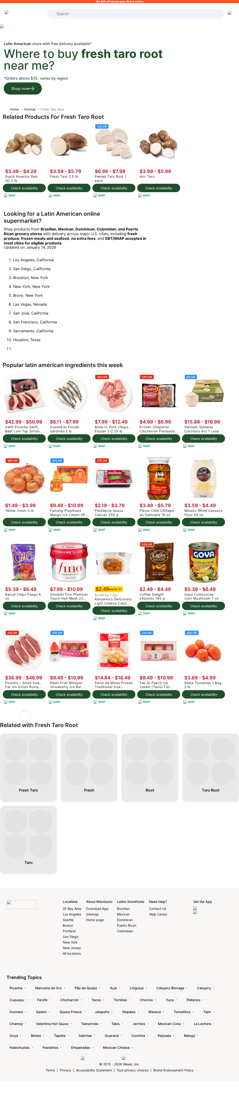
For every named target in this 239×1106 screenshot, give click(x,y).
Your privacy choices (132, 1070)
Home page (95, 920)
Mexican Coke (169, 1024)
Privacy (65, 1070)
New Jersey (72, 948)
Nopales (129, 1012)
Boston (68, 925)
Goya (14, 1036)
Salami (41, 1012)
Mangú (189, 1036)
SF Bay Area (72, 909)
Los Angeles (72, 914)
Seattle (68, 920)
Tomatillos (182, 1012)
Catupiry (204, 988)
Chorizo (146, 1000)
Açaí (113, 988)
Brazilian (123, 909)
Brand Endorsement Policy (173, 1070)
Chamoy (16, 1024)
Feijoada (164, 1036)
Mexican (123, 914)
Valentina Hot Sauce (52, 1024)
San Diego (70, 937)
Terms (50, 1070)
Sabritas (85, 1036)
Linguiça (137, 988)
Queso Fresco (71, 1012)
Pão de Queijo (86, 988)
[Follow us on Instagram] (100, 1058)
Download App (97, 909)
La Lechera (202, 1024)
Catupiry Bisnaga (170, 988)
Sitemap (30, 109)
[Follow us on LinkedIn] (140, 1058)
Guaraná (112, 1036)
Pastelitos (50, 1047)
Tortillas (120, 1000)
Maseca (154, 1012)
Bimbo (36, 1036)
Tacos (96, 1000)
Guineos (16, 1012)
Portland (69, 931)
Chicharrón (69, 1000)
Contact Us (157, 909)
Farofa (42, 1000)
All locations (72, 953)
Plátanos (193, 1000)
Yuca (170, 1000)
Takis (115, 1024)
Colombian (125, 931)
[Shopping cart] (230, 14)
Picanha (16, 988)
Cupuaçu (17, 1000)
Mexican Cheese (116, 1047)
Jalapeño (102, 1012)
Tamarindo (89, 1024)
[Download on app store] (212, 908)
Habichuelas (20, 1047)
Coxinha (138, 1036)
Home (14, 109)
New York (70, 942)
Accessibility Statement (94, 1070)
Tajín (207, 1012)
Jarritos (139, 1024)
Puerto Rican (126, 925)
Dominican (125, 920)
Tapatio (60, 1036)
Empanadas (80, 1047)
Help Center (158, 914)
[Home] (23, 14)
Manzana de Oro (48, 988)
